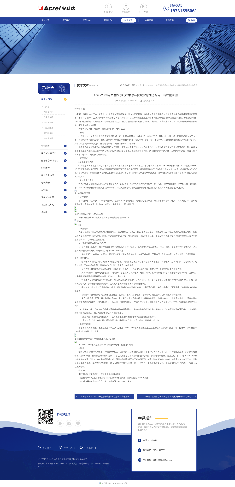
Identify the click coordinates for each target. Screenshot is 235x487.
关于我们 (66, 20)
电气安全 (45, 182)
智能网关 (45, 146)
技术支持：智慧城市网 (79, 464)
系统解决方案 (47, 197)
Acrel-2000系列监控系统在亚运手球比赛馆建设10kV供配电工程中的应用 (120, 397)
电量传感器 (46, 99)
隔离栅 (46, 107)
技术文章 (128, 20)
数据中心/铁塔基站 (50, 160)
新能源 (44, 190)
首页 (133, 85)
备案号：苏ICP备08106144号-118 (52, 464)
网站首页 (45, 20)
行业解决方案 (47, 205)
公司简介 (47, 448)
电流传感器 (48, 122)
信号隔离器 (48, 117)
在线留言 (149, 20)
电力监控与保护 (48, 153)
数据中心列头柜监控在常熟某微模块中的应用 (171, 397)
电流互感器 (48, 138)
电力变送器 (48, 112)
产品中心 (87, 20)
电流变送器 (48, 128)
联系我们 (170, 20)
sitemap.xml (96, 464)
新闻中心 (108, 20)
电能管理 (45, 168)
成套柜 (44, 212)
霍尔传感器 (48, 133)
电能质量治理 (47, 175)
